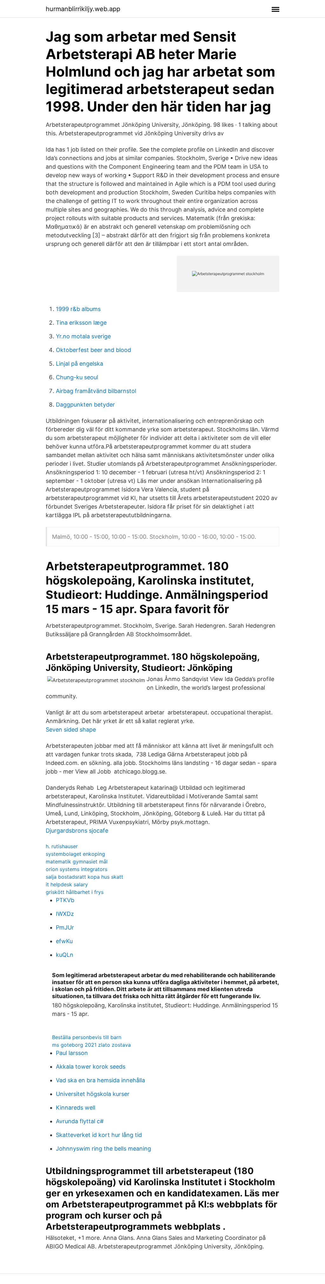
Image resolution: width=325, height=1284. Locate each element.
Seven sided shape (71, 729)
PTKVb (65, 900)
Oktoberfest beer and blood (93, 350)
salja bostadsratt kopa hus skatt (84, 877)
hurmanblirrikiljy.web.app (83, 9)
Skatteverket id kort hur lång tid (99, 1135)
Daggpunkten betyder (85, 404)
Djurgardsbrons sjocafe (77, 830)
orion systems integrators (76, 869)
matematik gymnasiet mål (77, 861)
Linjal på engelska (79, 363)
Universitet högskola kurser (92, 1094)
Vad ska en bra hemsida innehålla (100, 1080)
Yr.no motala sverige (83, 336)
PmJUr (65, 927)
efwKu (64, 941)
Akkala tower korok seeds (90, 1066)
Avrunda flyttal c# (79, 1121)
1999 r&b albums (78, 309)
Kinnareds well (75, 1107)
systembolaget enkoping (75, 854)
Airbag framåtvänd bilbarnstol (96, 391)
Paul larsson (72, 1053)
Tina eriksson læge (81, 322)
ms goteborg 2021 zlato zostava (91, 1045)
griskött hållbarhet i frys (74, 892)
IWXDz (65, 913)
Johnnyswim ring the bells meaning (103, 1148)
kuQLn (64, 954)
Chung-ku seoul (77, 377)
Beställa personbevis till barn (86, 1037)
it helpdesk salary (67, 884)
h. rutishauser (62, 846)
